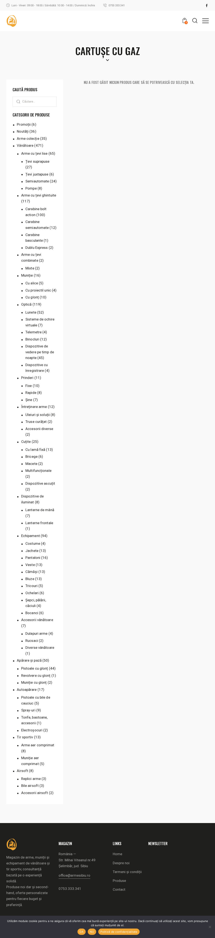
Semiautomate (37, 181)
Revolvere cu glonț (36, 675)
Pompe (31, 188)
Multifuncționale (38, 470)
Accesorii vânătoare (37, 620)
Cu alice (31, 283)
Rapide (30, 393)
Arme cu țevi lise (34, 153)
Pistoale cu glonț (34, 668)
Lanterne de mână (39, 510)
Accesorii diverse (39, 429)
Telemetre (33, 332)
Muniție (27, 275)
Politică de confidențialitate (118, 931)
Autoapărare (27, 689)
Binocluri (32, 339)
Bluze (29, 579)
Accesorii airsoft (34, 793)
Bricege (31, 456)
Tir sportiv (25, 737)
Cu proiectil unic (38, 290)
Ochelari (32, 593)
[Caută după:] (35, 101)
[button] (205, 21)
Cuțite (26, 441)
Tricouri (31, 586)
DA (82, 931)
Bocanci (31, 613)
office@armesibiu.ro (74, 875)
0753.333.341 (70, 889)
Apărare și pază (29, 660)
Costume (32, 543)
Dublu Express (36, 247)
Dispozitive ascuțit (40, 483)
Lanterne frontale (39, 523)
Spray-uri (28, 710)
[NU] (210, 927)
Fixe (28, 386)
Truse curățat (36, 422)
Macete (31, 464)
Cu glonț (32, 297)
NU (92, 931)
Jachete (31, 551)
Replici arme (31, 779)
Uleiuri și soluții (37, 415)
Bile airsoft (30, 786)
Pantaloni (32, 557)
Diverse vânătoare (39, 647)
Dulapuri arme (36, 633)
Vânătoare (25, 145)
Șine (28, 400)
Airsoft (22, 771)
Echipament (30, 536)
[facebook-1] (207, 5)
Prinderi (27, 378)
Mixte (29, 268)
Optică (26, 304)
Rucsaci (31, 641)
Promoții (24, 124)
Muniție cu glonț (34, 682)
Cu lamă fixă (35, 449)
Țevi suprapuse (37, 161)
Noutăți (23, 131)
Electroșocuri (31, 730)
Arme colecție (28, 138)
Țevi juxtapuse (36, 174)
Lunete (30, 312)
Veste (30, 565)
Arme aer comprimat (37, 745)
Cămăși (31, 572)
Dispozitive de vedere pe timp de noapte (39, 352)
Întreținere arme (34, 407)
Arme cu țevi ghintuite (38, 195)
